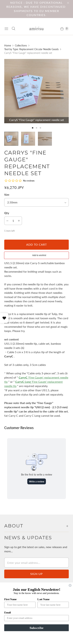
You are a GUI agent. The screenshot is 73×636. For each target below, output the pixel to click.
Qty (6, 213)
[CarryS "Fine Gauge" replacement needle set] (36, 91)
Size (6, 194)
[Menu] (6, 28)
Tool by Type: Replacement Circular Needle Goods (31, 49)
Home (7, 45)
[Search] (13, 28)
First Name (10, 599)
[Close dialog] (70, 585)
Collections (21, 45)
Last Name (43, 599)
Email (7, 612)
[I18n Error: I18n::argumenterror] (11, 139)
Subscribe (36, 627)
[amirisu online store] (36, 28)
